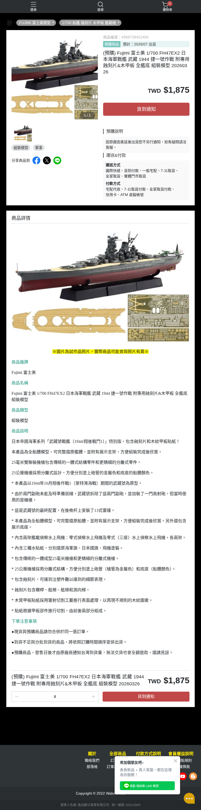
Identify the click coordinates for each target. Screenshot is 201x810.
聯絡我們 (92, 760)
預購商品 (111, 44)
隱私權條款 (181, 766)
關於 (92, 754)
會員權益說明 (180, 754)
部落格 (92, 766)
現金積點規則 (181, 760)
